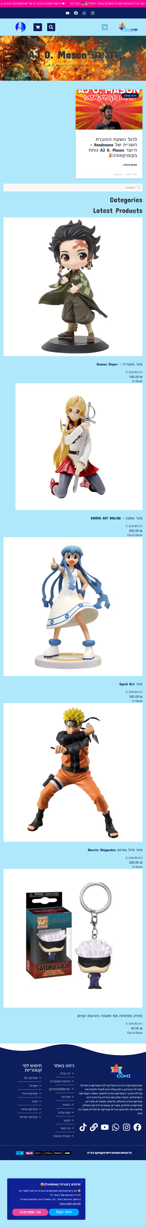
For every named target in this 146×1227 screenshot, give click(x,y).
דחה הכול (64, 1212)
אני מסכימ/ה (30, 1212)
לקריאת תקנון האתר (70, 1203)
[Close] (82, 1181)
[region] (46, 1199)
